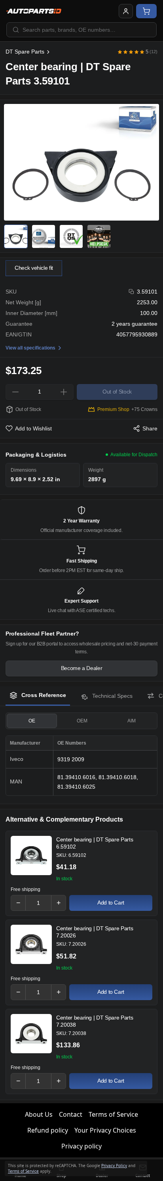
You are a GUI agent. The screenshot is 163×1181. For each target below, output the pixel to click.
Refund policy (47, 1130)
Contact (70, 1114)
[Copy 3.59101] (132, 292)
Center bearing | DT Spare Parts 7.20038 (94, 1021)
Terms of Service (113, 1114)
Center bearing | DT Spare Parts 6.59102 (94, 843)
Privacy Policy (114, 1165)
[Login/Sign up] (126, 11)
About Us (39, 1114)
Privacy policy (81, 1146)
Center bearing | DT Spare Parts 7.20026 (94, 932)
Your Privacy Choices (105, 1130)
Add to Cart (110, 902)
